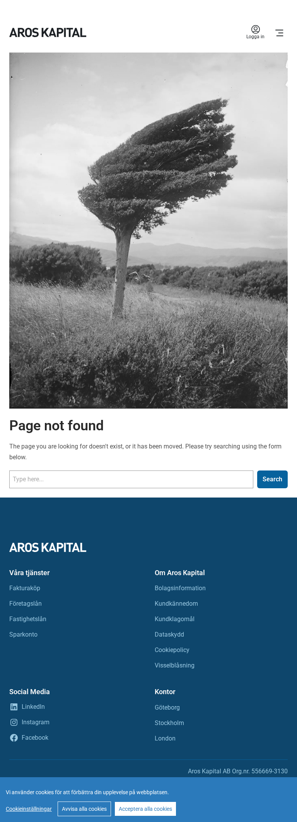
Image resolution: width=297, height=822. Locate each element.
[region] (148, 799)
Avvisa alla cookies (84, 809)
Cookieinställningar (29, 809)
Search (272, 479)
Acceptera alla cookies (145, 809)
